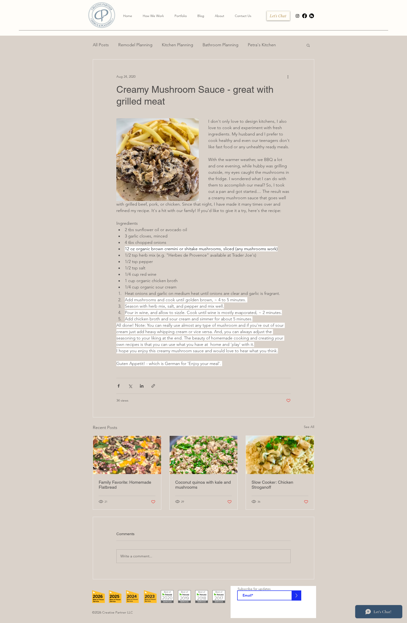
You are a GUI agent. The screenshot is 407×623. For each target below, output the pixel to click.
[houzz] (311, 15)
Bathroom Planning (220, 44)
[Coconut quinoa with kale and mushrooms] (204, 455)
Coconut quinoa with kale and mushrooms (203, 485)
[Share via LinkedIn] (141, 386)
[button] (219, 16)
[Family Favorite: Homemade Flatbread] (127, 455)
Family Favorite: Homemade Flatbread (125, 485)
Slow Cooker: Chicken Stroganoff (272, 485)
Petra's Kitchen (262, 44)
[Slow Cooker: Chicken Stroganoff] (280, 455)
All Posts (101, 44)
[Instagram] (297, 15)
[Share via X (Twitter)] (130, 386)
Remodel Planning (135, 44)
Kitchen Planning (177, 44)
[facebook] (304, 15)
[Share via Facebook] (118, 386)
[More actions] (288, 76)
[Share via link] (153, 386)
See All (309, 427)
